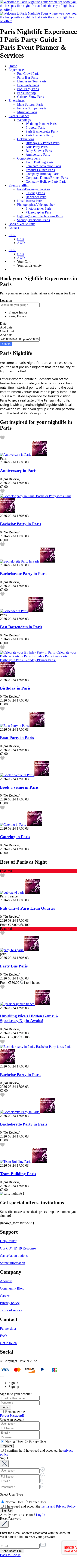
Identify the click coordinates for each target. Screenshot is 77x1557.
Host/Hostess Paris (29, 201)
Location (6, 300)
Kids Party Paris (36, 147)
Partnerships (8, 1328)
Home (13, 66)
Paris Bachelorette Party (42, 131)
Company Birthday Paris (42, 174)
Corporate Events (29, 158)
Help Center (8, 1241)
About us (6, 1281)
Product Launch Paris (40, 170)
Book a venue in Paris (19, 787)
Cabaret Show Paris (30, 97)
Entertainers (17, 100)
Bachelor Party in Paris (20, 524)
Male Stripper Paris (30, 104)
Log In (40, 1515)
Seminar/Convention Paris (43, 166)
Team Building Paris (39, 162)
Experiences (17, 70)
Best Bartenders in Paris (21, 627)
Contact (14, 228)
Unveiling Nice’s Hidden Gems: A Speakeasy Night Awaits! (29, 1018)
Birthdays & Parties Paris (42, 143)
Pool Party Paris (28, 89)
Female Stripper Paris (31, 108)
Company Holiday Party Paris (46, 181)
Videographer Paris (39, 212)
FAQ (3, 1336)
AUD (21, 243)
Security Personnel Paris (33, 220)
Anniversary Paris (38, 154)
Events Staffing (19, 185)
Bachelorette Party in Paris (23, 573)
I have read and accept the (40, 1506)
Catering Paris (35, 193)
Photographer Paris (38, 208)
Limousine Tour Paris (31, 81)
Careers (5, 1295)
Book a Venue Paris (22, 224)
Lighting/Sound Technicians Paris (40, 216)
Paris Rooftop (26, 93)
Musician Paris (27, 112)
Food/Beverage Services (33, 189)
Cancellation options (14, 1255)
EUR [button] (12, 235)
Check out (7, 331)
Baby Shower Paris (39, 150)
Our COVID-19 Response (18, 1248)
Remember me (14, 1412)
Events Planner (19, 116)
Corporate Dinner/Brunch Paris (47, 177)
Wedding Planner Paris (41, 123)
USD (20, 239)
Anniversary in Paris (18, 470)
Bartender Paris (36, 197)
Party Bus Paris (27, 77)
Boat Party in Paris (17, 737)
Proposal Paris (35, 127)
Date (3, 323)
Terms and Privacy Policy (58, 1506)
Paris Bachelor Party (39, 135)
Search (6, 343)
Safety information (12, 1263)
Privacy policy (9, 1303)
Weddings (24, 120)
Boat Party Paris (28, 85)
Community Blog (12, 1288)
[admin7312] (39, 454)
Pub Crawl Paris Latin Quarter (27, 908)
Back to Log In (10, 1555)
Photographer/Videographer (36, 204)
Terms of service (11, 1310)
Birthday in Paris (15, 688)
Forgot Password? (12, 1415)
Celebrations (25, 139)
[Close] (1, 1376)
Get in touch (8, 1343)
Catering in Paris (15, 836)
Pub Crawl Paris (28, 73)
